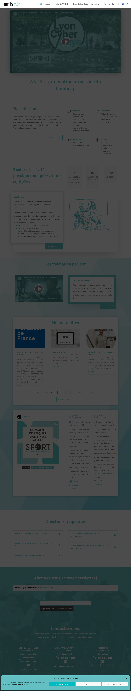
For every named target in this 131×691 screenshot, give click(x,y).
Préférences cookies (115, 684)
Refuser (88, 684)
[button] (127, 678)
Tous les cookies (62, 684)
